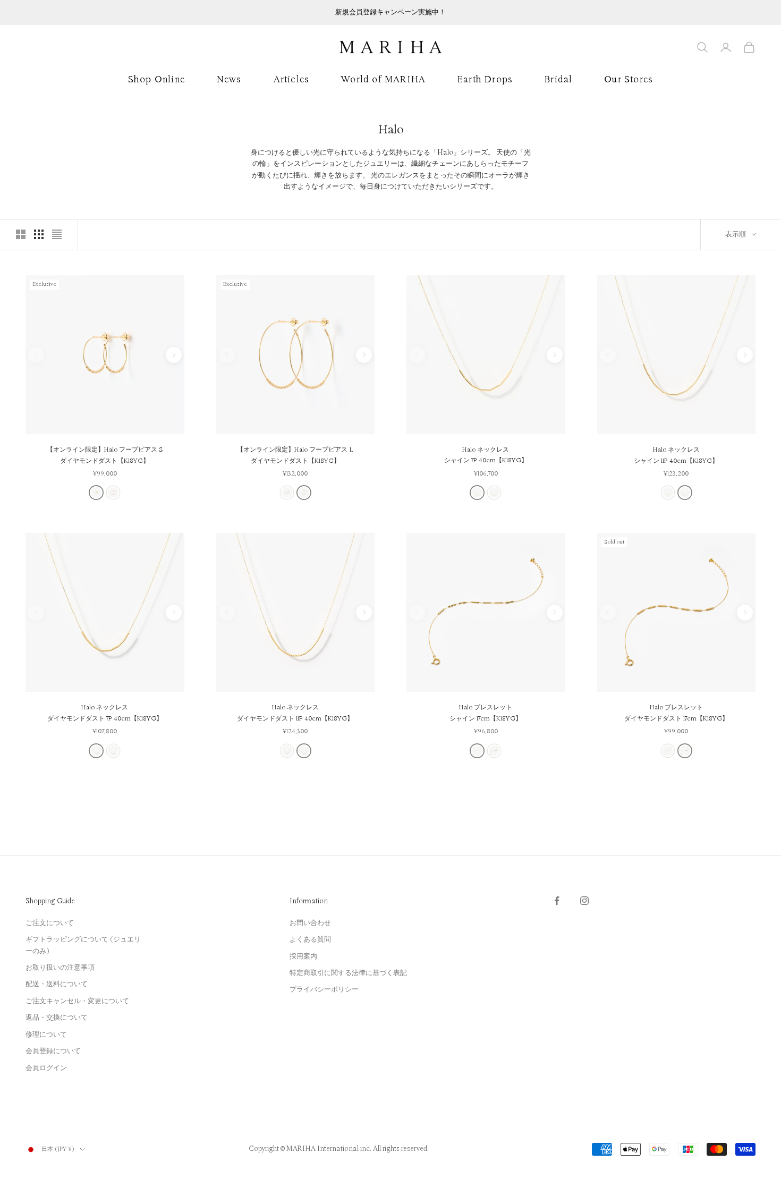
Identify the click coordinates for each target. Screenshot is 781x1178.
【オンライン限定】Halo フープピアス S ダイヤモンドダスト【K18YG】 (105, 455)
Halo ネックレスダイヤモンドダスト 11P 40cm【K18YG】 (295, 713)
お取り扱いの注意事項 (60, 967)
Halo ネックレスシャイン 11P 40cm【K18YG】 (676, 455)
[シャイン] (477, 750)
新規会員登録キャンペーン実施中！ (390, 12)
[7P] (477, 492)
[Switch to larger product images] (21, 234)
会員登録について (53, 1051)
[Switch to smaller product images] (39, 234)
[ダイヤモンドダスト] (494, 750)
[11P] (494, 492)
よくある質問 (310, 939)
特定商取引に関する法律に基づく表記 (348, 973)
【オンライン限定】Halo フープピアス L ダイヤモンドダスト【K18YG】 (295, 455)
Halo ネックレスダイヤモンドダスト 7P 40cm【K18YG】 (105, 713)
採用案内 (303, 956)
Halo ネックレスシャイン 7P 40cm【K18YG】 (486, 455)
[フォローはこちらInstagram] (584, 900)
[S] (96, 492)
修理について (46, 1034)
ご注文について (50, 923)
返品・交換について (57, 1017)
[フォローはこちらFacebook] (556, 900)
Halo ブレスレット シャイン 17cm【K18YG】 (485, 713)
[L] (113, 492)
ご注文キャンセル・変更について (77, 1001)
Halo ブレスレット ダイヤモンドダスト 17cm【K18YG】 (676, 713)
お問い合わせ (310, 923)
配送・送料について (57, 984)
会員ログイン (46, 1068)
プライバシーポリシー (324, 989)
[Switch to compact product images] (57, 234)
